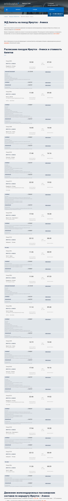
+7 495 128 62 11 (58, 14)
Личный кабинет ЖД (53, 5)
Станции (35, 9)
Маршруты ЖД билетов (14, 16)
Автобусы (18, 9)
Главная (6, 16)
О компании (51, 3)
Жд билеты (52, 9)
